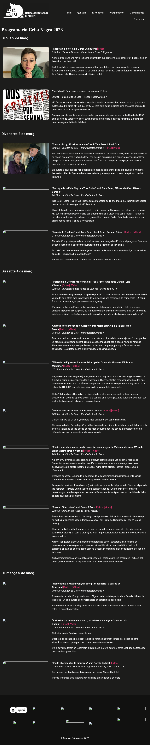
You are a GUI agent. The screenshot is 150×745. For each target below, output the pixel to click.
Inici (69, 12)
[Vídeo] (117, 148)
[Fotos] (101, 48)
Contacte (139, 19)
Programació (116, 12)
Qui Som (81, 12)
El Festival (98, 12)
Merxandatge (136, 12)
